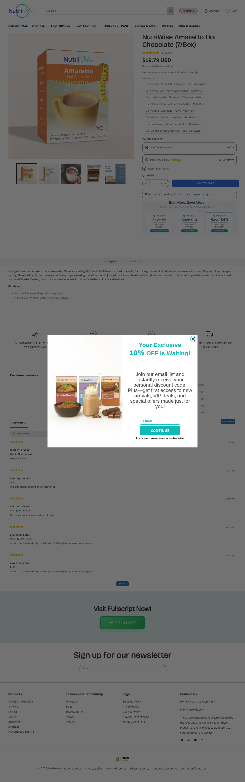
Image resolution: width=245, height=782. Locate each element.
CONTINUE (160, 430)
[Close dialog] (193, 339)
